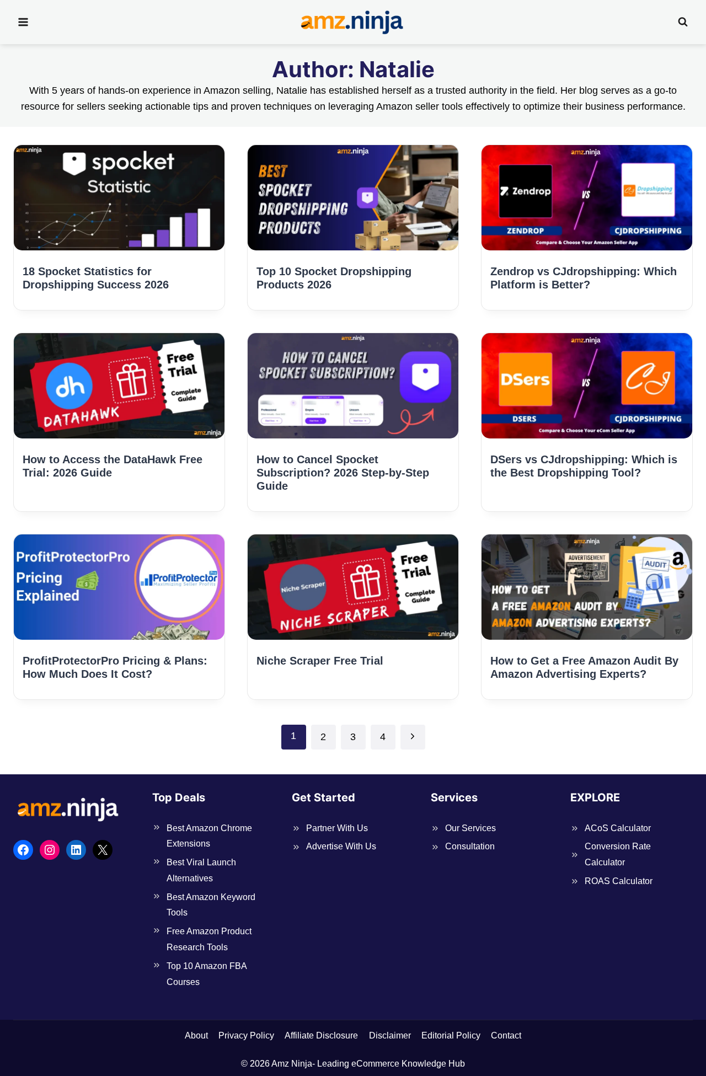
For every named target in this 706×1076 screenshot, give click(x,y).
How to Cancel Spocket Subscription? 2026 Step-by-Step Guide (342, 472)
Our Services (470, 828)
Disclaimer (390, 1035)
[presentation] (119, 197)
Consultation (470, 846)
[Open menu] (23, 21)
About (196, 1035)
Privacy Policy (246, 1035)
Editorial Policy (450, 1035)
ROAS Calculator (618, 881)
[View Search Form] (683, 22)
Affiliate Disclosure (321, 1035)
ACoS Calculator (618, 828)
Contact (506, 1035)
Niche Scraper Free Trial (319, 661)
